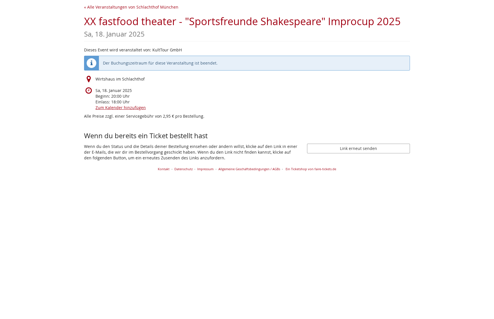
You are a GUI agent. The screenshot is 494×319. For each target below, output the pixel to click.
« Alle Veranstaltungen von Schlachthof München (131, 7)
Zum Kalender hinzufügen (120, 107)
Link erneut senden (358, 148)
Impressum (205, 169)
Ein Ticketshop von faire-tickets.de (311, 169)
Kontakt (164, 169)
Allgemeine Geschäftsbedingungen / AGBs (249, 169)
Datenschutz (183, 169)
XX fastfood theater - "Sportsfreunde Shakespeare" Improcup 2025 (242, 26)
